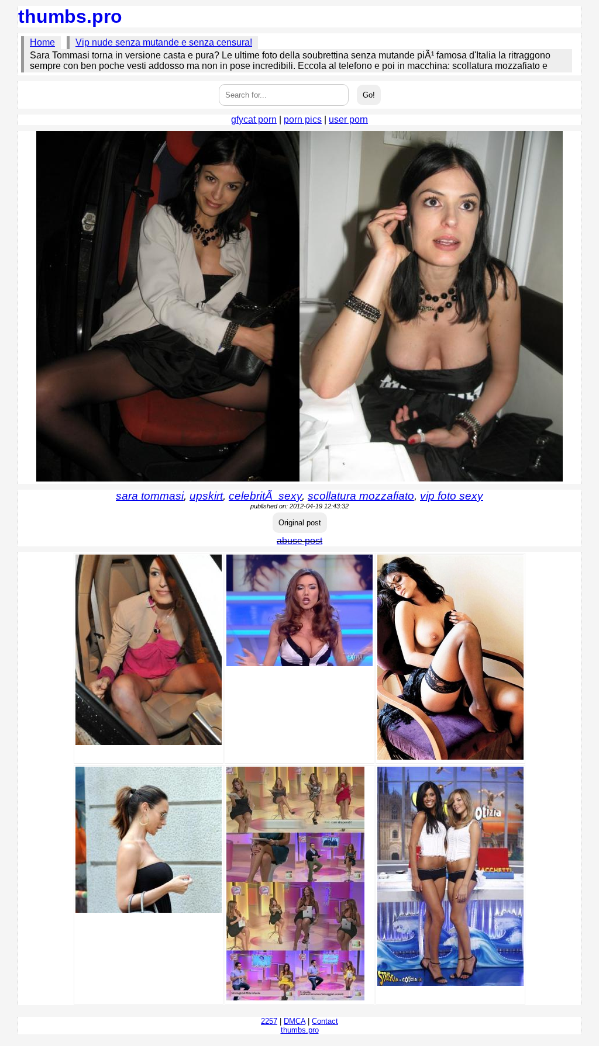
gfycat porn (254, 119)
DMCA (294, 1021)
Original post (299, 522)
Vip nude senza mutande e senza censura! (163, 42)
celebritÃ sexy (265, 496)
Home (42, 42)
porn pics (303, 119)
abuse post (299, 541)
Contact (325, 1021)
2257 (269, 1021)
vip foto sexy (451, 496)
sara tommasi (150, 496)
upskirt (206, 496)
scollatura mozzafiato (361, 496)
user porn (348, 119)
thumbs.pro (70, 16)
